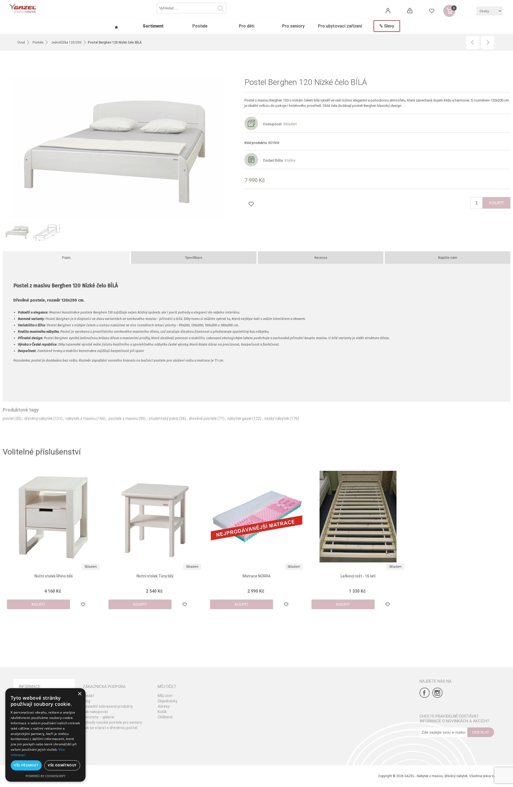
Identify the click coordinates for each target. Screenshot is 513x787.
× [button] (79, 694)
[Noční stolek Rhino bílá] (53, 516)
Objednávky (167, 701)
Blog (86, 701)
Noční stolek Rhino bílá (53, 576)
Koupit (496, 203)
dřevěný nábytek (38, 418)
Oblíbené (165, 717)
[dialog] (45, 735)
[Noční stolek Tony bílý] (155, 516)
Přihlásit (410, 11)
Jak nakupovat (95, 712)
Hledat (221, 8)
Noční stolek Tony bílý (155, 576)
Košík (162, 712)
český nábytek (276, 418)
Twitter (437, 693)
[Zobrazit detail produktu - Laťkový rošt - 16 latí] (358, 516)
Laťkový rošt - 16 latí (358, 576)
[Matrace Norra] (256, 516)
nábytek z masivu (80, 418)
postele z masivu (123, 418)
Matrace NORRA (256, 576)
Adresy (164, 706)
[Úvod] (116, 26)
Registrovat (388, 11)
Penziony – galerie (98, 717)
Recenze (320, 258)
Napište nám (447, 258)
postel (8, 418)
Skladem (90, 567)
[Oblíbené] (432, 11)
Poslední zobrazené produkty (108, 706)
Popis (66, 258)
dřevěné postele (203, 418)
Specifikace (193, 258)
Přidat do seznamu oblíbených (83, 604)
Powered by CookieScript (45, 776)
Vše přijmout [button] (26, 765)
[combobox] (191, 8)
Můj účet (165, 696)
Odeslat (480, 732)
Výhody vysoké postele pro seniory (112, 722)
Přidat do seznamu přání (251, 203)
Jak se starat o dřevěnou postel (110, 728)
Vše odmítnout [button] (62, 765)
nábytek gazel (239, 418)
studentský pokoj (163, 418)
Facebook (424, 693)
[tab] (66, 257)
